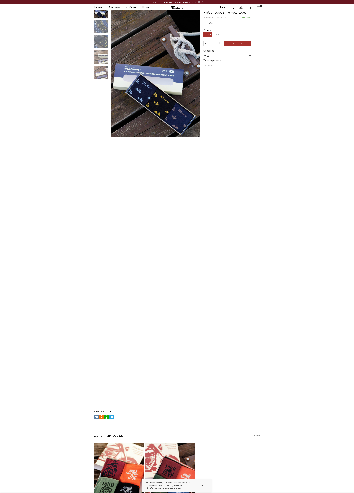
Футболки (131, 7)
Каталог (98, 7)
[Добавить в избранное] (196, 203)
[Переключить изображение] (101, 11)
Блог (222, 7)
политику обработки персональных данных (165, 487)
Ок (202, 485)
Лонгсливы (114, 7)
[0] (258, 7)
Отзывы (207, 65)
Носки (145, 7)
